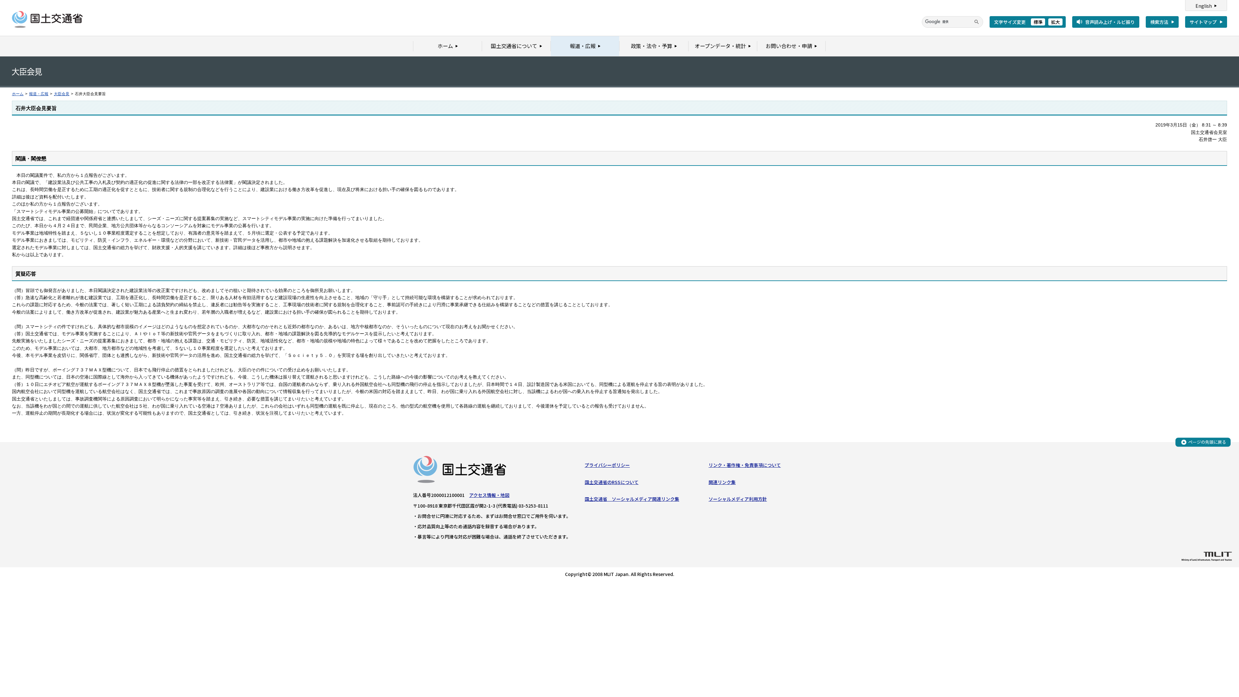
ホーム (18, 94)
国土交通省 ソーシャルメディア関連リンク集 (632, 499)
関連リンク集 (722, 482)
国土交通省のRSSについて (612, 482)
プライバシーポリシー (607, 465)
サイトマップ (1203, 22)
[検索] (977, 22)
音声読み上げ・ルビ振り (1110, 22)
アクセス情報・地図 (489, 495)
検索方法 (1159, 22)
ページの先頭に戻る (1207, 442)
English (1203, 6)
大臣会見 (61, 94)
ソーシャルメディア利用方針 (738, 499)
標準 (1038, 22)
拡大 (1055, 22)
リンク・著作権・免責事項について (745, 465)
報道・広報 (38, 94)
